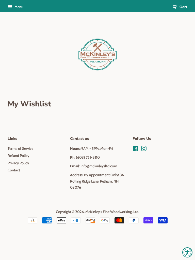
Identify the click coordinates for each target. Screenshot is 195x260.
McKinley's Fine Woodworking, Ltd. (112, 211)
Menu (18, 7)
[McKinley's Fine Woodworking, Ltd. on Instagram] (144, 149)
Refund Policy (18, 155)
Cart (183, 7)
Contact (14, 170)
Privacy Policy (18, 163)
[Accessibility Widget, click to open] (187, 252)
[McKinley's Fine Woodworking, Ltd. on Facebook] (135, 149)
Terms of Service (20, 148)
